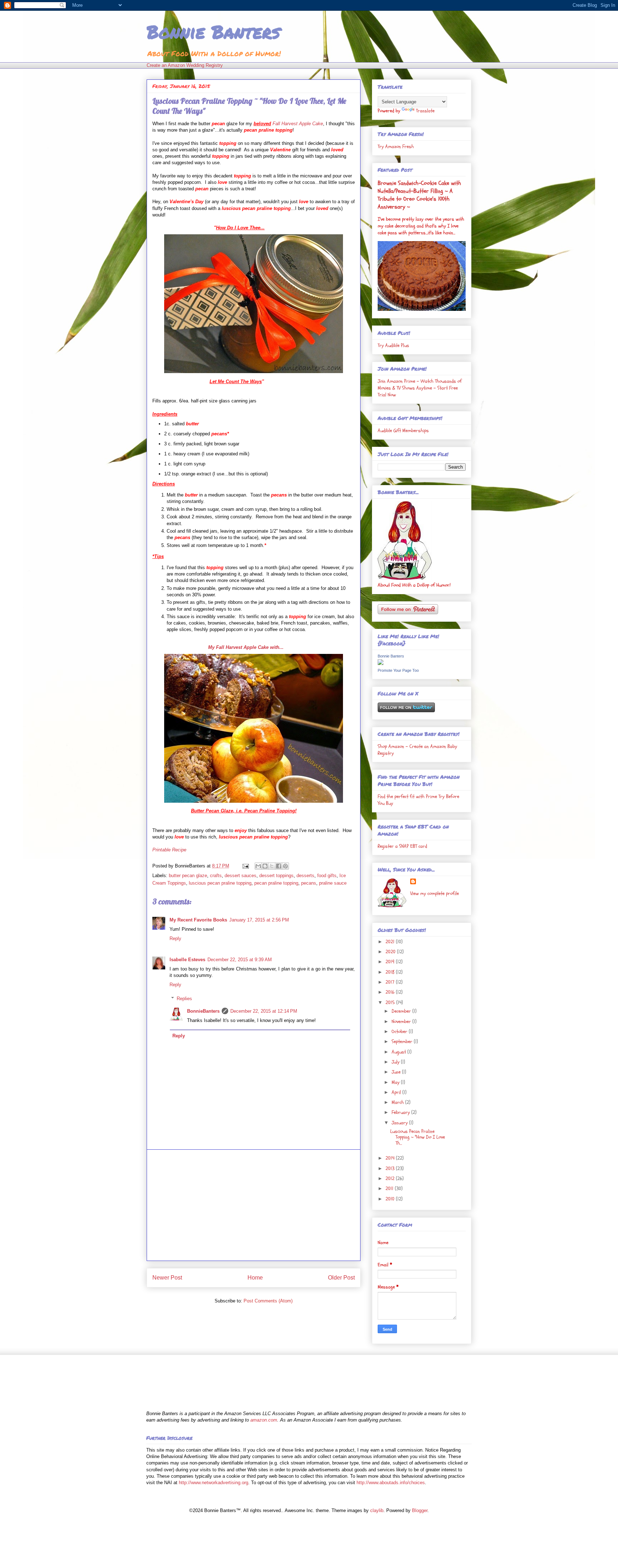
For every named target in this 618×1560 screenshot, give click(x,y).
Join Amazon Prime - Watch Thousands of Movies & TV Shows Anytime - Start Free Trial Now (420, 388)
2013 (391, 1168)
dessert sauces (240, 875)
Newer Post (167, 1278)
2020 (391, 951)
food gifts (327, 875)
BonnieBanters (203, 1011)
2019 (391, 961)
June (397, 1071)
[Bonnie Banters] (380, 663)
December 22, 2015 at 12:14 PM (263, 1011)
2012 (391, 1178)
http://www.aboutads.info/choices (391, 1482)
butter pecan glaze (188, 875)
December (402, 1011)
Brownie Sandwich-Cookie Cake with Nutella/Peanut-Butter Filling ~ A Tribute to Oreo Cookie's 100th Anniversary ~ (419, 195)
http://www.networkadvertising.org (213, 1482)
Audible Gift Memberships (403, 430)
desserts (305, 875)
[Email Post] (245, 866)
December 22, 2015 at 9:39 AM (239, 959)
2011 (390, 1188)
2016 (391, 992)
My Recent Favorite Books (198, 920)
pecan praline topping (276, 883)
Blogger (419, 1510)
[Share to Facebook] (278, 866)
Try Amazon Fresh (396, 146)
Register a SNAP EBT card (402, 846)
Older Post (341, 1278)
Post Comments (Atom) (268, 1301)
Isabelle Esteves (187, 959)
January (400, 1122)
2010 (391, 1198)
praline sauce (333, 883)
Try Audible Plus (393, 345)
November (402, 1021)
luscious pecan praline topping (220, 883)
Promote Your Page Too (398, 670)
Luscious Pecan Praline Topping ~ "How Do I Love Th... (417, 1137)
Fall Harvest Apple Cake (298, 123)
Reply (175, 938)
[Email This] (258, 866)
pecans (308, 883)
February (401, 1112)
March (398, 1102)
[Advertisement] (253, 1205)
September (403, 1041)
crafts (216, 875)
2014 (391, 1158)
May (396, 1082)
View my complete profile (434, 893)
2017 (391, 982)
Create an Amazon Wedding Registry (185, 65)
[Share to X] (271, 866)
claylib (376, 1510)
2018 (391, 972)
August (399, 1051)
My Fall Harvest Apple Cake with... (246, 647)
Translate (425, 110)
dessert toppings (276, 875)
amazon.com (263, 1420)
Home (255, 1278)
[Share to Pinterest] (285, 866)
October (400, 1031)
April (397, 1092)
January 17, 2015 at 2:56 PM (259, 920)
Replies (184, 998)
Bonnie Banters (213, 31)
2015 (391, 1002)
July (396, 1061)
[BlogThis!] (265, 866)
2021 (391, 941)
